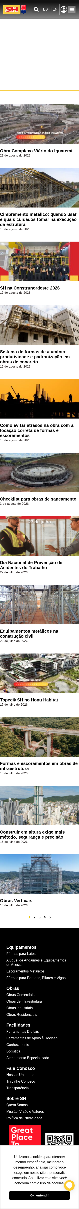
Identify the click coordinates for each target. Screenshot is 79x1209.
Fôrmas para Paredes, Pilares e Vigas (36, 978)
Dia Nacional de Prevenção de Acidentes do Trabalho (31, 565)
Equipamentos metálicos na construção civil (29, 634)
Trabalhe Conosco (20, 1081)
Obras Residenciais (21, 1014)
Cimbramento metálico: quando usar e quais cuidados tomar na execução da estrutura (38, 219)
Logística (13, 1051)
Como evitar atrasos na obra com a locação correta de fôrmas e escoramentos (37, 430)
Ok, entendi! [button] (39, 1195)
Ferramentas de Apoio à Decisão (31, 1038)
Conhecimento (17, 1045)
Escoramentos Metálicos (25, 971)
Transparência (18, 1088)
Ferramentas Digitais (22, 1031)
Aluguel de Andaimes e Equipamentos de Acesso (36, 962)
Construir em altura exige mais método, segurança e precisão (32, 834)
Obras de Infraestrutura (24, 1001)
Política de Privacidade (24, 1118)
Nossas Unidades (20, 1075)
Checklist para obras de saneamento (38, 499)
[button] (36, 9)
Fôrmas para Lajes (21, 954)
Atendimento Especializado (27, 1058)
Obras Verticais (16, 900)
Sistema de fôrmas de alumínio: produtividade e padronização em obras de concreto (35, 356)
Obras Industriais (19, 1008)
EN (54, 9)
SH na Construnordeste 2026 (30, 288)
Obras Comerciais (20, 995)
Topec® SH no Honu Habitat (29, 699)
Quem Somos (17, 1105)
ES (45, 9)
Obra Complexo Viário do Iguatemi (36, 150)
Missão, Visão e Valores (25, 1111)
